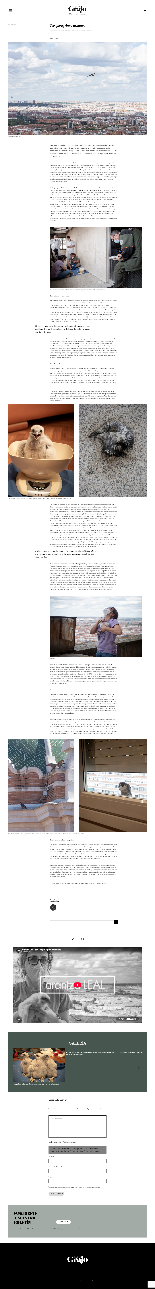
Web (50, 1177)
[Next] (138, 1067)
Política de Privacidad (88, 1281)
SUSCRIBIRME (63, 1222)
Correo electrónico (55, 1167)
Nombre (52, 1157)
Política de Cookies (98, 1281)
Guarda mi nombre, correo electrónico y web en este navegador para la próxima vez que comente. (75, 1187)
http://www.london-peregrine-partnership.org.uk (85, 190)
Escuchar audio (54, 38)
